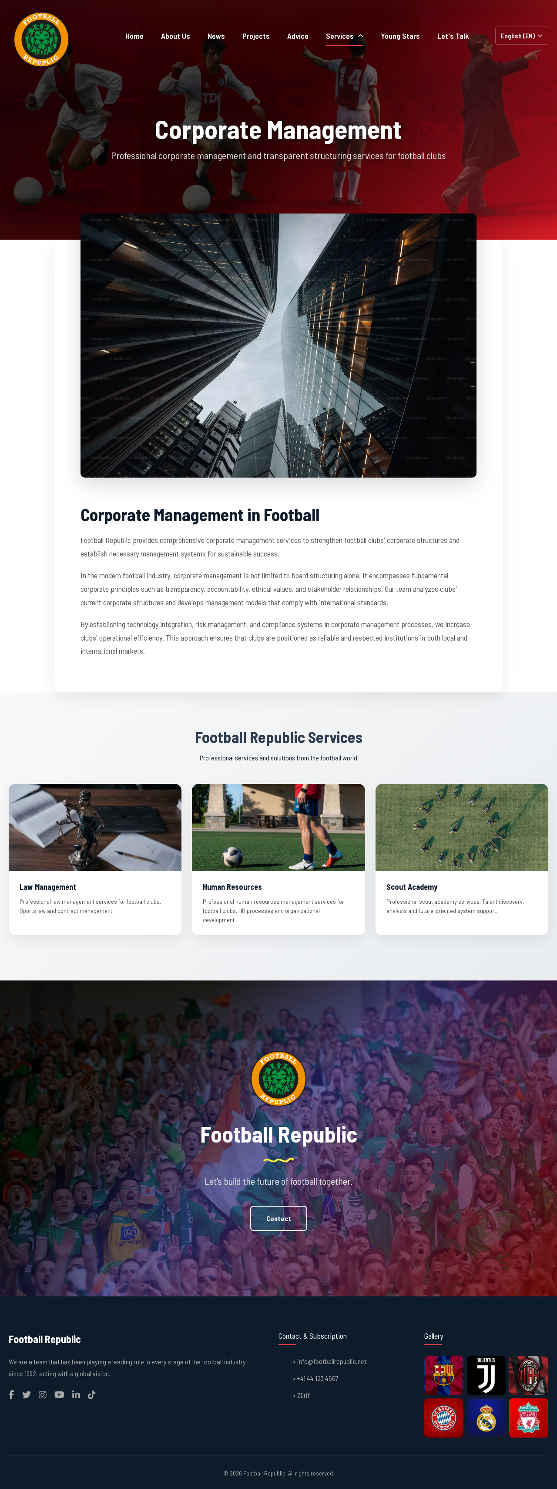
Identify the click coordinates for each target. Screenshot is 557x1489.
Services (340, 36)
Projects (256, 36)
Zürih (304, 1395)
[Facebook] (11, 1394)
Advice (298, 36)
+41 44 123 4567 (318, 1378)
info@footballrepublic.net (331, 1361)
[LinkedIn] (76, 1394)
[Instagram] (43, 1394)
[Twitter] (26, 1394)
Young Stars (400, 36)
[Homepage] (41, 39)
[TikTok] (92, 1394)
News (216, 36)
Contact (278, 1218)
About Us (175, 36)
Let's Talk (453, 36)
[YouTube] (59, 1394)
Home (134, 36)
